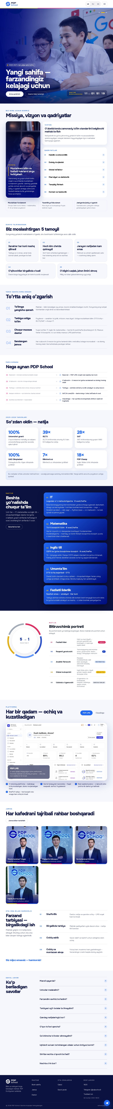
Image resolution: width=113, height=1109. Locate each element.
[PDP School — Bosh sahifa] (11, 4)
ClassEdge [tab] (100, 713)
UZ (88, 4)
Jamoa (34, 1090)
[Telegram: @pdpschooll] (107, 1103)
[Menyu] (104, 4)
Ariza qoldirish (14, 94)
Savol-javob (62, 1090)
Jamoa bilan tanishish (16, 821)
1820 (85, 1085)
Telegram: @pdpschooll (92, 1090)
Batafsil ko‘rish (14, 527)
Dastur (34, 1095)
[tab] (99, 12)
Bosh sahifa (36, 1085)
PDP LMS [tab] (86, 713)
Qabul (60, 1085)
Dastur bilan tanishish (36, 94)
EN (98, 4)
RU (93, 4)
